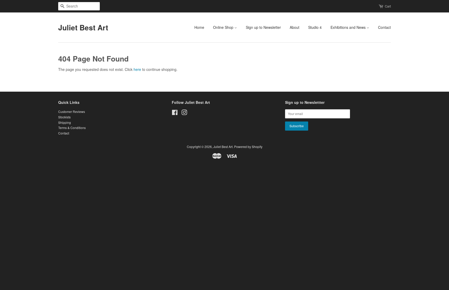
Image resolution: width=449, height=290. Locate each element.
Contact (384, 27)
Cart (388, 6)
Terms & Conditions (72, 127)
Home (199, 27)
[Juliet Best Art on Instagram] (184, 113)
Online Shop (223, 27)
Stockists (64, 117)
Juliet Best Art (83, 27)
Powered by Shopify (248, 146)
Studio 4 (315, 27)
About (294, 27)
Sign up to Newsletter (263, 27)
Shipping (64, 122)
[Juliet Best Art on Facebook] (175, 113)
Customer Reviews (71, 111)
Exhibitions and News (349, 27)
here (137, 69)
